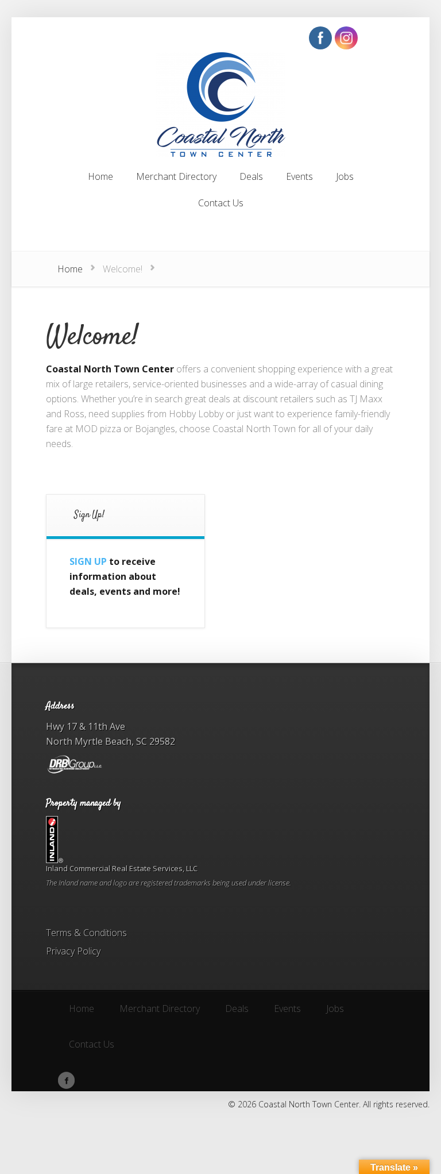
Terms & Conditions (86, 932)
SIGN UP (88, 561)
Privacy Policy (73, 951)
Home (70, 269)
